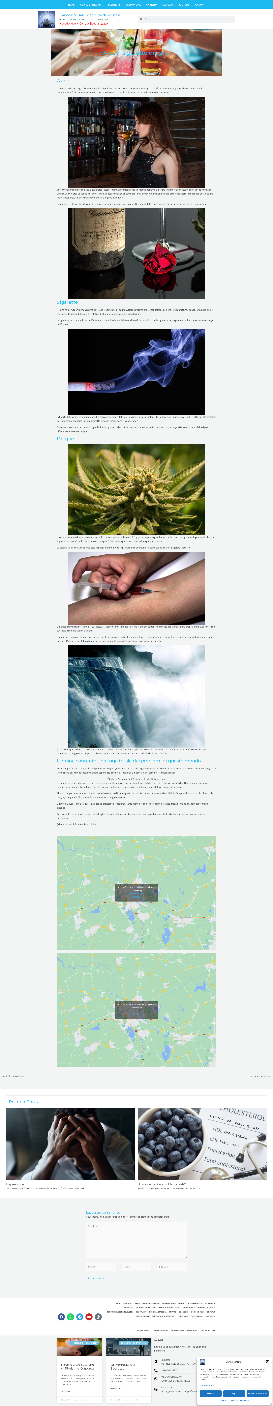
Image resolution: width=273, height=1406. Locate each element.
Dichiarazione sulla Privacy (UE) (184, 1330)
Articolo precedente (12, 1076)
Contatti (168, 4)
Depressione (15, 1184)
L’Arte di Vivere (189, 1308)
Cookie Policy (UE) (207, 1330)
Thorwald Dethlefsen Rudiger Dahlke (77, 824)
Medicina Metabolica (158, 1312)
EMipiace (172, 1312)
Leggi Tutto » (66, 1392)
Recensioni (113, 4)
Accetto (136, 897)
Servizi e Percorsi (90, 4)
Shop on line (133, 4)
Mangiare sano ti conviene (173, 1303)
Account (200, 4)
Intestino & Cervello (151, 1303)
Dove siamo (210, 1316)
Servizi (137, 1303)
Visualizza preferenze (257, 1393)
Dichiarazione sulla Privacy (239, 1400)
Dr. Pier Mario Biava (194, 1303)
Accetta (210, 1393)
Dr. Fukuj (211, 1312)
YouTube (184, 4)
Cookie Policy (223, 1400)
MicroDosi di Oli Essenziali (169, 1308)
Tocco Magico (197, 1316)
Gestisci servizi (206, 1385)
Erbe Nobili (183, 1312)
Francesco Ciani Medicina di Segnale (89, 15)
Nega (234, 1393)
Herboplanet (141, 1312)
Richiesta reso (143, 1330)
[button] (267, 1361)
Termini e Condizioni (160, 1330)
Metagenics (210, 1303)
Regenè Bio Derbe (197, 1312)
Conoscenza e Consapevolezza (38, 1188)
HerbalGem (128, 1308)
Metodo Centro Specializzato (83, 23)
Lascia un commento (14, 1188)
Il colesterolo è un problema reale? (162, 1184)
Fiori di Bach (183, 1316)
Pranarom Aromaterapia (146, 1308)
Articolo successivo (261, 1076)
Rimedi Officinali (59, 1188)
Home (71, 4)
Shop (118, 1303)
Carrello (151, 4)
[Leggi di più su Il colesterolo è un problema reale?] (202, 1144)
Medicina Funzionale (206, 1308)
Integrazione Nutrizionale (163, 1316)
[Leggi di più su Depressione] (70, 1144)
